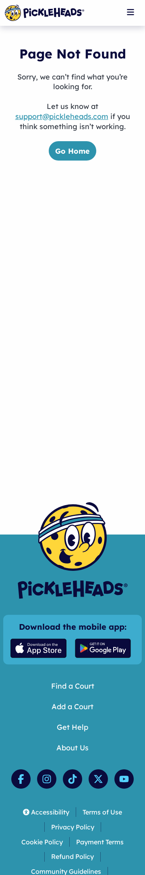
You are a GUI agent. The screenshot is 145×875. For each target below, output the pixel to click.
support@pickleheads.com (61, 116)
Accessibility (50, 812)
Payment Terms (100, 842)
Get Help (72, 727)
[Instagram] (46, 779)
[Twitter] (98, 779)
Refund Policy (72, 856)
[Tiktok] (72, 779)
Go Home (72, 151)
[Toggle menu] (130, 12)
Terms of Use (102, 812)
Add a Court (72, 706)
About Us (72, 747)
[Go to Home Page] (44, 13)
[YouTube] (124, 779)
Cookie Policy (42, 842)
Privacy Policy (72, 827)
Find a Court (72, 686)
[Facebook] (21, 779)
